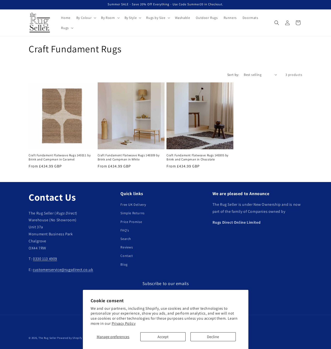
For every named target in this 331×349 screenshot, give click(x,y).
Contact (126, 256)
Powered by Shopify (69, 338)
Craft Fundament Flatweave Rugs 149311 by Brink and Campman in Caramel (60, 157)
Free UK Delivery (133, 204)
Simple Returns (132, 213)
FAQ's (124, 230)
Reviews (126, 247)
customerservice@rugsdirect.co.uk (63, 269)
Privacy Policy (123, 323)
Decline (213, 336)
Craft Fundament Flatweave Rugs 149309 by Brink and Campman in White (129, 157)
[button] (85, 18)
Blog (123, 264)
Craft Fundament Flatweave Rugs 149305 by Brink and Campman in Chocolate (197, 157)
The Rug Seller (48, 338)
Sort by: (233, 74)
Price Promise (131, 222)
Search (125, 239)
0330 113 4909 (45, 259)
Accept (163, 336)
